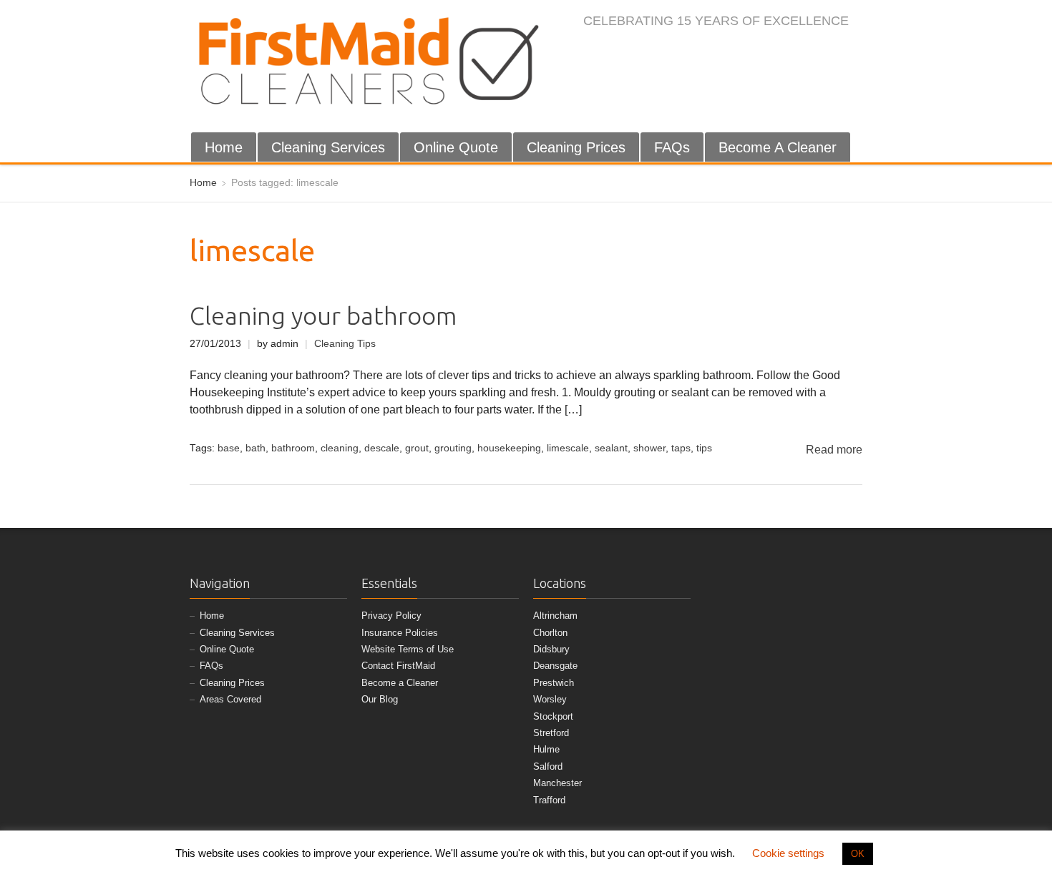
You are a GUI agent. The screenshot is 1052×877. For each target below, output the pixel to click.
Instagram (783, 51)
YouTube (830, 51)
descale (381, 448)
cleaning (340, 448)
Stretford (551, 732)
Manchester (557, 783)
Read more (834, 450)
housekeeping (509, 448)
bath (255, 448)
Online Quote (456, 147)
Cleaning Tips (345, 343)
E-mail (853, 51)
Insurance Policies (399, 632)
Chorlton (550, 632)
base (229, 448)
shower (649, 448)
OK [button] (858, 853)
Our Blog (379, 699)
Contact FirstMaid (398, 665)
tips (704, 448)
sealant (611, 448)
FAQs (672, 147)
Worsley (550, 699)
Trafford (549, 800)
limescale (568, 448)
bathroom (293, 448)
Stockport (553, 716)
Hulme (546, 749)
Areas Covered (230, 699)
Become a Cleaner (399, 682)
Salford (547, 766)
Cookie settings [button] (788, 853)
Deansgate (555, 665)
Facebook (735, 51)
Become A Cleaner (778, 147)
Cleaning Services (328, 147)
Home (224, 147)
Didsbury (551, 649)
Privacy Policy (391, 615)
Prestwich (553, 682)
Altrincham (555, 615)
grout (417, 448)
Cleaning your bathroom (323, 316)
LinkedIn (806, 51)
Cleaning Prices (576, 147)
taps (681, 448)
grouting (453, 448)
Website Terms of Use (407, 649)
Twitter (759, 51)
